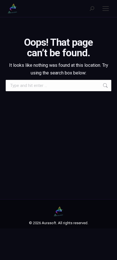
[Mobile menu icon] (105, 8)
